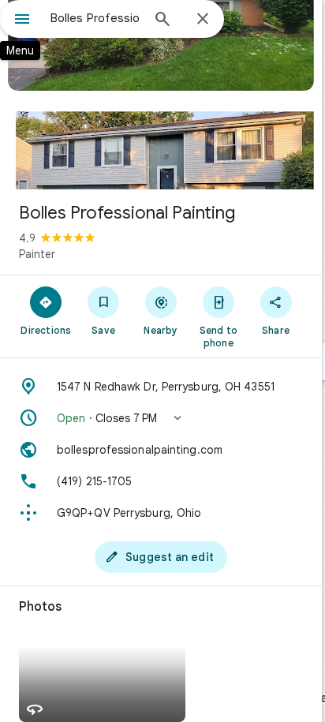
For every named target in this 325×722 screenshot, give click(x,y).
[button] (161, 418)
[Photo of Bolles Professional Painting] (161, 94)
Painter (37, 254)
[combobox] (95, 18)
